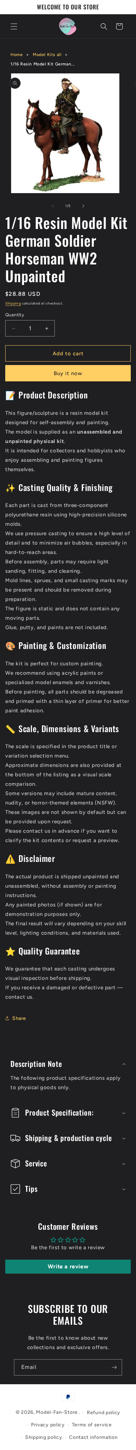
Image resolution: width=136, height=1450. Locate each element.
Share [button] (19, 1018)
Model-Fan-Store (57, 1412)
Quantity (14, 314)
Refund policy (103, 1413)
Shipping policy (43, 1437)
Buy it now (68, 373)
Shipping (13, 303)
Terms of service (92, 1425)
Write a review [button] (68, 1266)
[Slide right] (83, 206)
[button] (14, 26)
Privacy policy (48, 1425)
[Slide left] (52, 206)
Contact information (93, 1437)
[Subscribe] (114, 1367)
